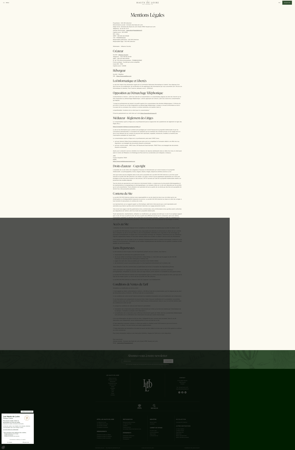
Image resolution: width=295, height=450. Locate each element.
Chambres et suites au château (104, 434)
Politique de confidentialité (113, 447)
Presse (112, 393)
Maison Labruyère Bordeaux (182, 437)
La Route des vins (154, 435)
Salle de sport (112, 385)
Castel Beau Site (180, 432)
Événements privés (112, 383)
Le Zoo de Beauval (154, 432)
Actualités (112, 388)
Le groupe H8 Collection (181, 422)
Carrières (113, 395)
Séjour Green (153, 434)
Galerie (112, 386)
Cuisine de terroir (127, 427)
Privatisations (126, 439)
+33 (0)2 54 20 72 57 (183, 387)
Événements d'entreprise (128, 435)
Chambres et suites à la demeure (104, 436)
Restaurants (112, 381)
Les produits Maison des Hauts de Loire (132, 429)
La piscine (152, 424)
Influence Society (123, 55)
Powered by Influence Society (192, 447)
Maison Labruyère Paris (181, 435)
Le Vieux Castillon (180, 429)
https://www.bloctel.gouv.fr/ (148, 113)
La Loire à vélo (153, 430)
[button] (279, 3)
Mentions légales (99, 447)
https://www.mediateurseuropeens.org (124, 161)
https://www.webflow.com (123, 76)
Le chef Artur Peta (127, 424)
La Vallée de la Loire (101, 422)
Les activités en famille (102, 425)
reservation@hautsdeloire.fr (134, 30)
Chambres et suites (112, 380)
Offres (112, 390)
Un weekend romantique (102, 427)
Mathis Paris (178, 434)
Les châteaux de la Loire (102, 424)
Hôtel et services (112, 378)
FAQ (113, 391)
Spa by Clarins (153, 422)
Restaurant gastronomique (129, 422)
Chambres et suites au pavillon (104, 438)
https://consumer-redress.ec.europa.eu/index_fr (126, 126)
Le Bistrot (125, 425)
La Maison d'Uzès (180, 430)
